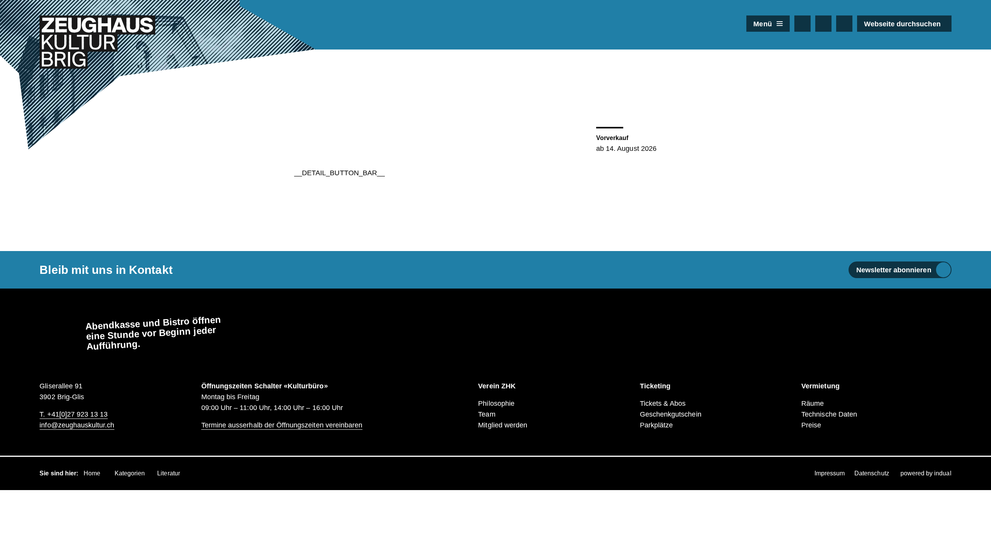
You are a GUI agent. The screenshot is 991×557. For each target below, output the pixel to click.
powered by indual (926, 473)
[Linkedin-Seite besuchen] (844, 23)
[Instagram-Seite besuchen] (823, 23)
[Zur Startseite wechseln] (97, 42)
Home (92, 473)
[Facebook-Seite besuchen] (802, 23)
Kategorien (130, 473)
